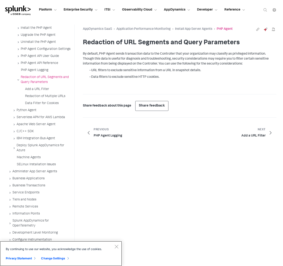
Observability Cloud (137, 10)
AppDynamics (174, 10)
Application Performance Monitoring (143, 29)
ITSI (107, 10)
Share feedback (152, 106)
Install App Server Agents (193, 29)
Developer (205, 10)
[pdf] (273, 29)
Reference (232, 10)
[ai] (265, 29)
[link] (258, 29)
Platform (45, 10)
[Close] (116, 246)
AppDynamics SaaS (97, 29)
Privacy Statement (19, 258)
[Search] (265, 10)
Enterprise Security (78, 10)
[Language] (274, 10)
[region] (61, 253)
